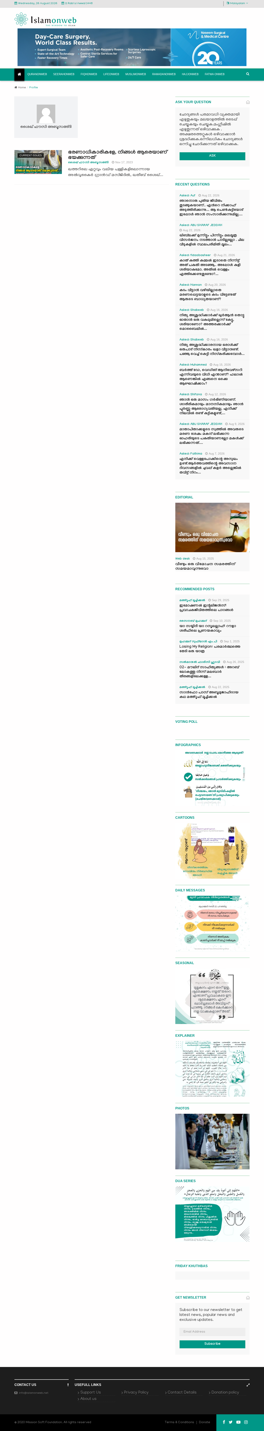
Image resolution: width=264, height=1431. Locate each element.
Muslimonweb (135, 74)
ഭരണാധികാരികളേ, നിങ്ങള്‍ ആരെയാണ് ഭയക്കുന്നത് (117, 155)
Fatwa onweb (215, 74)
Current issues (31, 155)
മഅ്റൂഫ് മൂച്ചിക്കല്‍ (192, 601)
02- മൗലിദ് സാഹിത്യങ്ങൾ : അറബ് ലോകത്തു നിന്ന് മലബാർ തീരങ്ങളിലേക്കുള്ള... (209, 672)
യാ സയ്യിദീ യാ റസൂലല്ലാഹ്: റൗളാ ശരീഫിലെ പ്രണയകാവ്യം (207, 628)
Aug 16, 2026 (219, 309)
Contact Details (182, 1392)
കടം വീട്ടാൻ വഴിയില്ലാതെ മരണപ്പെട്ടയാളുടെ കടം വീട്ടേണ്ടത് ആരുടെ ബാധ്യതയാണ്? (207, 295)
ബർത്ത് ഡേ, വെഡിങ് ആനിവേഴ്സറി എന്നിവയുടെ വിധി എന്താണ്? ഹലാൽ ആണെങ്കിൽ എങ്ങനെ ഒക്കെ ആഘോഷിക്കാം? (211, 377)
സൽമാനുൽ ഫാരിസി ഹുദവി (199, 662)
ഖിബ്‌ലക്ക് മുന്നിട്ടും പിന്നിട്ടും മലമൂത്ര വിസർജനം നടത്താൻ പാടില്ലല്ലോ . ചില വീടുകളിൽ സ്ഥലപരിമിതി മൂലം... (211, 240)
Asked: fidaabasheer (195, 256)
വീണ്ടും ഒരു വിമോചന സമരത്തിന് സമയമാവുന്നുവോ (205, 566)
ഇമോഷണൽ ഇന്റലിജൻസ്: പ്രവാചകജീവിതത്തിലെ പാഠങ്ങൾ (206, 608)
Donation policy (225, 1392)
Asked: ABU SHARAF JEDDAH (200, 225)
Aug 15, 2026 (222, 364)
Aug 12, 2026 (217, 394)
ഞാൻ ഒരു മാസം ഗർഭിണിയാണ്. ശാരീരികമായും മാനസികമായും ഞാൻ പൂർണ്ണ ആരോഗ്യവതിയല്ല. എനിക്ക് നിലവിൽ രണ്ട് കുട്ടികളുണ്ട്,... (211, 407)
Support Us (90, 1392)
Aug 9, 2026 (237, 424)
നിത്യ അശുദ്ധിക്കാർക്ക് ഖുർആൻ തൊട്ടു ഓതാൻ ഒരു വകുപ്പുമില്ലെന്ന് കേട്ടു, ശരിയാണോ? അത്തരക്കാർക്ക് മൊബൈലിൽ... (211, 322)
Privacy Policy (136, 1392)
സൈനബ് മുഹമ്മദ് (193, 621)
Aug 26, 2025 (235, 662)
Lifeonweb (111, 74)
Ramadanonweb (164, 74)
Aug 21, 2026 (226, 255)
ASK (212, 156)
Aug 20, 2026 (217, 284)
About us (88, 1399)
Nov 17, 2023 (124, 162)
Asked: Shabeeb (191, 310)
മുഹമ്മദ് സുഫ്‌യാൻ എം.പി (198, 642)
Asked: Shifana (190, 395)
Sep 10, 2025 (222, 620)
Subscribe (212, 1344)
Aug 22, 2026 (210, 195)
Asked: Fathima (190, 454)
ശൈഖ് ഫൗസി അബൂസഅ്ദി (88, 163)
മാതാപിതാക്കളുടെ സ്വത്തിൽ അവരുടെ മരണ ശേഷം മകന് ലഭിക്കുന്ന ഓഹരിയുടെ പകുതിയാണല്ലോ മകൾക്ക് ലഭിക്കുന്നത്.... (211, 437)
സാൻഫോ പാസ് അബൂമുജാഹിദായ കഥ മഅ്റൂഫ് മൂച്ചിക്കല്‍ (208, 695)
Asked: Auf (187, 196)
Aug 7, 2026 (217, 453)
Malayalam (237, 3)
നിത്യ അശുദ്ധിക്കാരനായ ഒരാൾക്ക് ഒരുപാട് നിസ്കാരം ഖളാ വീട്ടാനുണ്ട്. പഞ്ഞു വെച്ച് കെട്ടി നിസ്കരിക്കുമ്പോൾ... (212, 350)
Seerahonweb (63, 74)
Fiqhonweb (89, 74)
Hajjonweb (190, 74)
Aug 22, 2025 (220, 687)
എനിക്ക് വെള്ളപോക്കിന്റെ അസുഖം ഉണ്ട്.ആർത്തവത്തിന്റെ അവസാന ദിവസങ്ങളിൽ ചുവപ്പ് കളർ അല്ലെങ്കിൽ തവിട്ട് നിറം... (210, 466)
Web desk (182, 559)
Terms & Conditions (179, 1422)
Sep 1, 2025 (232, 641)
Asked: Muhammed (193, 365)
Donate (204, 1422)
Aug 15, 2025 (205, 558)
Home (22, 87)
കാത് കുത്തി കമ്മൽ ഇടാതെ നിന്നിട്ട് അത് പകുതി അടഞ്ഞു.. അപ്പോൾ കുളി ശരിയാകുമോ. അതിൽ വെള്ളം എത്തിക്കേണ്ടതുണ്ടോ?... (209, 268)
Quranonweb (37, 74)
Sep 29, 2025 (220, 600)
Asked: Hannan (190, 285)
